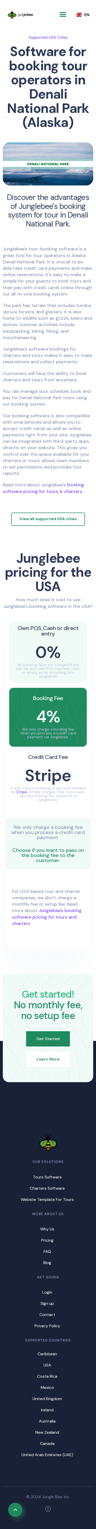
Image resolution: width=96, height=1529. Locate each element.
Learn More (48, 1059)
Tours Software (47, 1177)
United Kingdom (47, 1398)
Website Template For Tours (47, 1199)
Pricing (47, 1240)
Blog (47, 1262)
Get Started (48, 1038)
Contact (47, 1314)
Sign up (47, 1303)
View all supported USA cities (48, 518)
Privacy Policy (47, 1326)
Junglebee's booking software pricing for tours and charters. (47, 916)
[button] (63, 14)
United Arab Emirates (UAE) (47, 1454)
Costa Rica (47, 1376)
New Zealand (47, 1432)
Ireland (47, 1410)
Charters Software (47, 1188)
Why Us (47, 1229)
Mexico (47, 1387)
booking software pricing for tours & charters (43, 488)
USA (47, 1365)
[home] (20, 15)
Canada (47, 1443)
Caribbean (47, 1354)
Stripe (21, 792)
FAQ (47, 1251)
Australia (47, 1421)
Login (47, 1292)
